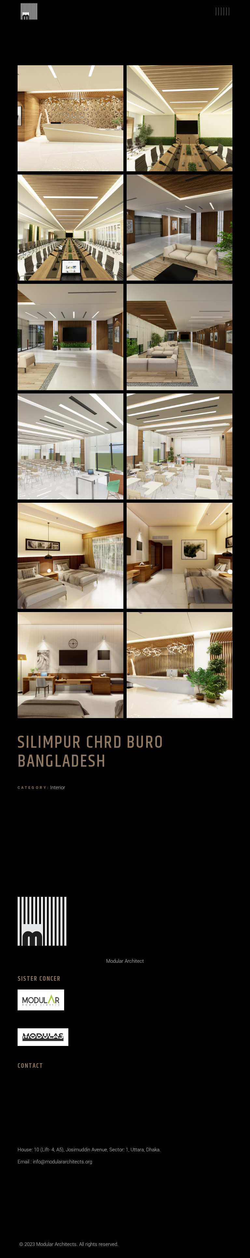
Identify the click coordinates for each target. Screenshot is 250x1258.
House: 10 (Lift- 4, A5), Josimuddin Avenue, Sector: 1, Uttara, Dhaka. (89, 1150)
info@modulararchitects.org (62, 1162)
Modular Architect (125, 961)
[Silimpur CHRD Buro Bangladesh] (70, 118)
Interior (57, 787)
